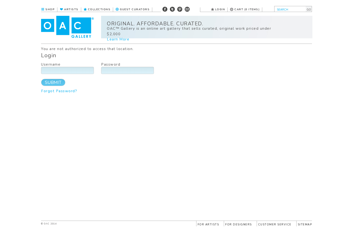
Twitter (172, 9)
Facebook (164, 9)
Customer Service (275, 224)
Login (220, 9)
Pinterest (179, 9)
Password (110, 64)
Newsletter (187, 9)
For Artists (208, 224)
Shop (50, 9)
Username (51, 64)
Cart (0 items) (247, 9)
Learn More (118, 39)
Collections (99, 9)
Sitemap (305, 224)
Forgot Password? (59, 91)
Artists (71, 9)
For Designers (238, 224)
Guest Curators (135, 9)
